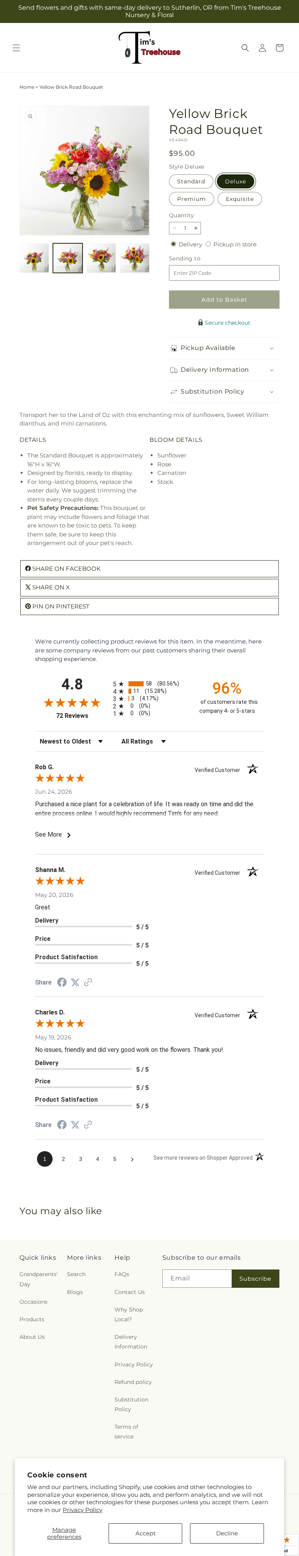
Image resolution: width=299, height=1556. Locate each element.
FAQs (121, 1274)
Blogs (75, 1292)
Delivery (191, 244)
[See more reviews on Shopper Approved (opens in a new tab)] (88, 982)
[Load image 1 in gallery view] (34, 258)
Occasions (33, 1301)
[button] (16, 47)
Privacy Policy (82, 1510)
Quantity (181, 215)
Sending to (196, 259)
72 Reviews (82, 715)
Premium (191, 198)
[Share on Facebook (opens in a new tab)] (62, 983)
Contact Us (129, 1292)
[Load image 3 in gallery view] (101, 258)
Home (26, 87)
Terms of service (126, 1431)
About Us (32, 1336)
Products (31, 1319)
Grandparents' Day (38, 1279)
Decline (227, 1533)
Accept (145, 1533)
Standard (191, 181)
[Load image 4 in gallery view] (135, 258)
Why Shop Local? (128, 1314)
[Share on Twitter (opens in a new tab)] (75, 982)
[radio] (149, 683)
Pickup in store (235, 244)
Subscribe (255, 1278)
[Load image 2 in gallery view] (68, 258)
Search (76, 1274)
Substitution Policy (131, 1404)
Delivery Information (130, 1341)
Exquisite (240, 198)
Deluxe (235, 181)
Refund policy (133, 1381)
